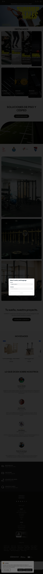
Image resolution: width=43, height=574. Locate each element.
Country (11, 282)
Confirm (21, 292)
